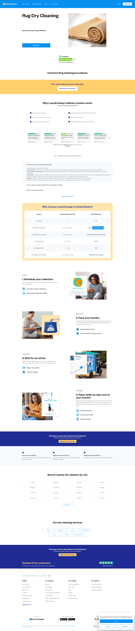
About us (46, 4)
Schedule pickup (98, 228)
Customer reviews (27, 595)
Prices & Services (36, 4)
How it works (25, 4)
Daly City (32, 498)
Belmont (79, 482)
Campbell (55, 487)
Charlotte (79, 487)
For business (55, 4)
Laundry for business (97, 590)
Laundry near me (26, 601)
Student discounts (50, 601)
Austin (33, 482)
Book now (127, 4)
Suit (55, 534)
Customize (124, 626)
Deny (108, 626)
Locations (24, 592)
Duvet (73, 530)
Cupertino (79, 492)
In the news (71, 587)
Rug (48, 530)
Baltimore (55, 482)
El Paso (102, 498)
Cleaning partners (73, 598)
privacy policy (61, 625)
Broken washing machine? (52, 598)
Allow (116, 621)
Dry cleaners (48, 590)
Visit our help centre (67, 196)
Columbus (56, 492)
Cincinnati (33, 492)
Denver (56, 498)
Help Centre (25, 590)
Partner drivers (72, 595)
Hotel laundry (48, 595)
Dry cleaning (42, 575)
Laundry (47, 584)
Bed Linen (60, 530)
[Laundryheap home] (10, 4)
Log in (119, 4)
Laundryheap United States (29, 575)
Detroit (79, 498)
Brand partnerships (96, 587)
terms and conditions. (70, 625)
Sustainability (25, 598)
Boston (102, 482)
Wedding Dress (85, 530)
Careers (70, 592)
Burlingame (33, 487)
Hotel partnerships (96, 584)
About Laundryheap (73, 584)
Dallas (102, 492)
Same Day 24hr (79, 534)
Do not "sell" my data (26, 626)
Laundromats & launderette (52, 592)
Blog (69, 590)
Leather (67, 534)
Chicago (102, 487)
